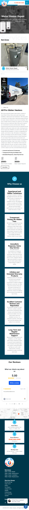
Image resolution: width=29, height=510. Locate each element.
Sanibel (6, 495)
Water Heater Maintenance (12, 473)
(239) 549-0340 (19, 2)
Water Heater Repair (10, 471)
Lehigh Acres (8, 489)
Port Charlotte (8, 494)
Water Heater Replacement (12, 476)
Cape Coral (7, 483)
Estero (6, 485)
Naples (6, 490)
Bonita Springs (8, 482)
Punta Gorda (8, 492)
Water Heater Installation (11, 475)
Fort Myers (7, 487)
